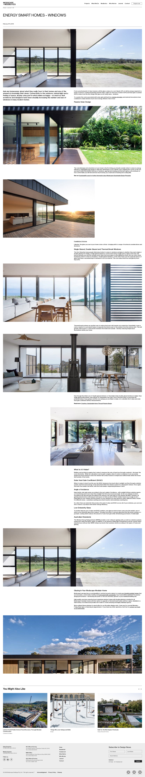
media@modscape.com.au (10, 753)
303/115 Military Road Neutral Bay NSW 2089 (38, 754)
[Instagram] (4, 759)
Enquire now (137, 3)
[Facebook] (11, 759)
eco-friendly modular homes (130, 593)
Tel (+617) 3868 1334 (31, 761)
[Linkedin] (7, 759)
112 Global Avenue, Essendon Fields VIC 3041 (38, 748)
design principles (117, 97)
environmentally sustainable (107, 595)
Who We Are (112, 3)
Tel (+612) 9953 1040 (31, 755)
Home (4, 7)
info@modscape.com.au (9, 748)
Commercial (119, 761)
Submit (138, 761)
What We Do (95, 3)
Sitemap (59, 772)
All (13, 7)
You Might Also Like (14, 689)
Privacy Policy (52, 772)
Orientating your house (87, 169)
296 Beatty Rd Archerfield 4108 (34, 760)
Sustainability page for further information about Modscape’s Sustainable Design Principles (105, 175)
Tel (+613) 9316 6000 (31, 750)
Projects (87, 3)
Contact (127, 3)
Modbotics (104, 3)
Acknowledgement (42, 772)
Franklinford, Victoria (80, 241)
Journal (120, 3)
